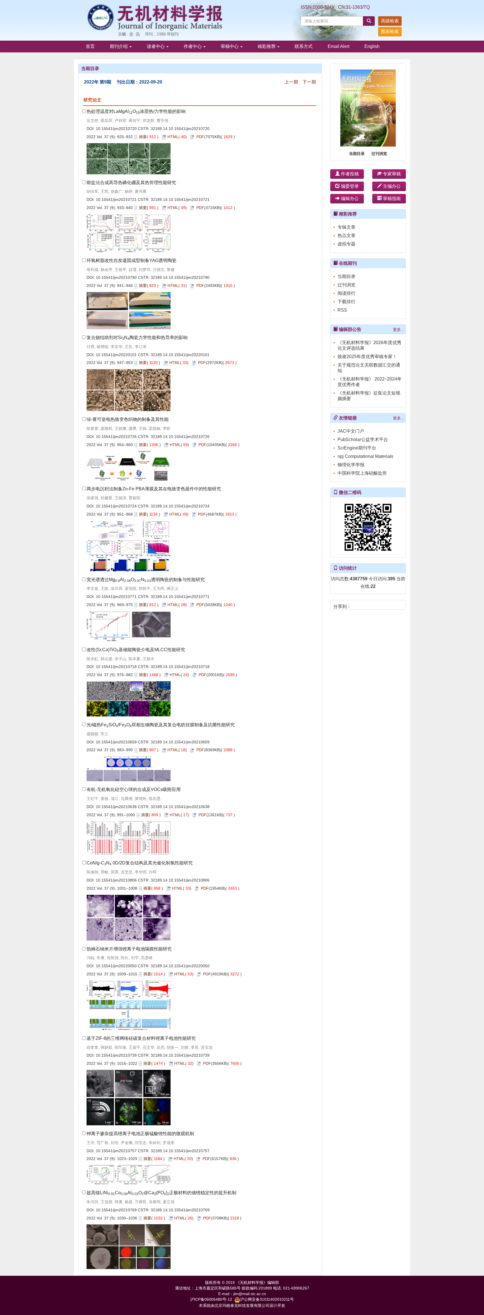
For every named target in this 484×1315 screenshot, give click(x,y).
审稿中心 (230, 46)
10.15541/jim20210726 (116, 436)
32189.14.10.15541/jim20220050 (180, 966)
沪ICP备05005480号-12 (211, 1299)
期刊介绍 (119, 46)
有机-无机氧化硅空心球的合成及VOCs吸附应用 (134, 789)
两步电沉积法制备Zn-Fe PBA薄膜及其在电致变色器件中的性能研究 (154, 488)
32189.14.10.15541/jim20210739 (180, 1055)
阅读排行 (346, 293)
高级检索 (390, 20)
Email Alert (338, 46)
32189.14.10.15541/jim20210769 (180, 1210)
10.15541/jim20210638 (116, 806)
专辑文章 (346, 227)
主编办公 (391, 186)
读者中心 (156, 46)
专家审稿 (391, 173)
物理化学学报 (351, 464)
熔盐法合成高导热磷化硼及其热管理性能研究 (131, 182)
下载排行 (346, 301)
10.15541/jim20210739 (116, 1055)
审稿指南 (391, 198)
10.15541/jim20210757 (116, 1151)
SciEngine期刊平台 (357, 448)
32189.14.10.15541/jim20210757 (180, 1151)
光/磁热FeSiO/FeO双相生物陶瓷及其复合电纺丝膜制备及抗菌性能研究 (161, 724)
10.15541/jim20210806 (116, 880)
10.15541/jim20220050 (116, 966)
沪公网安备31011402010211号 (267, 1299)
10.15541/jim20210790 (116, 277)
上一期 (291, 82)
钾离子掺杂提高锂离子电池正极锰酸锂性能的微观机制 (140, 1133)
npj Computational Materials (365, 456)
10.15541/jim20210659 (116, 742)
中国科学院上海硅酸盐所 (362, 473)
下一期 (309, 82)
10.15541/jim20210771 (116, 596)
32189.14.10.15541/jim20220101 (180, 354)
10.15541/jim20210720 (116, 128)
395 (391, 578)
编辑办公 (349, 198)
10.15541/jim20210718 (116, 666)
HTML (172, 136)
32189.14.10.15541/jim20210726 (180, 436)
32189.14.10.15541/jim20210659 (180, 742)
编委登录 (349, 186)
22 (373, 586)
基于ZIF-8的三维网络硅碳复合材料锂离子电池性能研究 (141, 1038)
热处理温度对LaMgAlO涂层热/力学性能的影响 (136, 111)
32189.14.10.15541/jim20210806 (180, 880)
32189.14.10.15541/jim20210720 (180, 128)
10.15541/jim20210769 (116, 1210)
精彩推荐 (267, 46)
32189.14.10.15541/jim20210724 (180, 506)
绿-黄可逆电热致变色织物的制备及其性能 (128, 419)
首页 (90, 46)
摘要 (143, 136)
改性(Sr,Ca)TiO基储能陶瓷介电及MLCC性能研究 (136, 649)
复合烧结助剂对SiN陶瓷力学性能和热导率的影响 (137, 337)
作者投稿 (349, 173)
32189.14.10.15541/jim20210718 (180, 666)
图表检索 (390, 31)
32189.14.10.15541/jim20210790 (180, 277)
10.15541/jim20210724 (116, 506)
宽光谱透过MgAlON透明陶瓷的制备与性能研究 (146, 579)
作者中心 (193, 46)
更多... (398, 329)
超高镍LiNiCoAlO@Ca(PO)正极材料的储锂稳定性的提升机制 (161, 1192)
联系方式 (304, 46)
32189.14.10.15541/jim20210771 (180, 596)
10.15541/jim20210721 (116, 199)
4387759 (358, 578)
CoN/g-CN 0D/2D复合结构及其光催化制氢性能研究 (140, 863)
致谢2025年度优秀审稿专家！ (367, 356)
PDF (200, 136)
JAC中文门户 (351, 431)
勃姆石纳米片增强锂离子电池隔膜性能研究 (129, 949)
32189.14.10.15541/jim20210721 (180, 199)
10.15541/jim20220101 (116, 354)
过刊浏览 (379, 153)
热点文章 (346, 235)
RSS (342, 310)
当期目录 (357, 153)
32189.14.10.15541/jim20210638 (180, 806)
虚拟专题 (346, 244)
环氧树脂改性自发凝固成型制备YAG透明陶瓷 (131, 260)
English (372, 46)
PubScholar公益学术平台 (363, 439)
